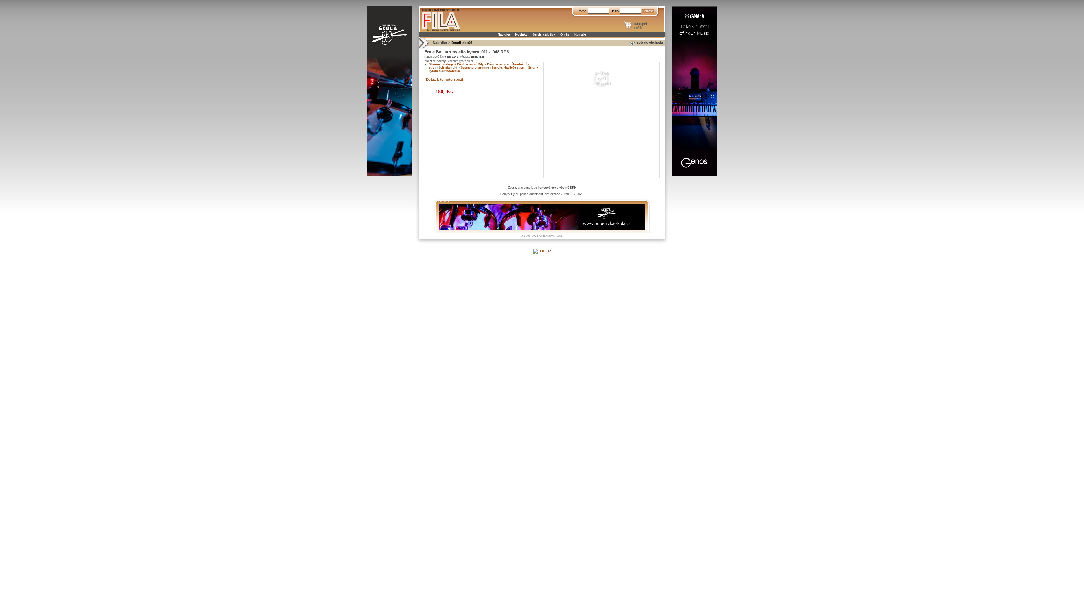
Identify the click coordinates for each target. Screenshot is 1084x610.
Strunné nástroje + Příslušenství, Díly (456, 64)
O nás (564, 34)
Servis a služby (544, 34)
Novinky (521, 34)
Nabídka (504, 34)
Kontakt (580, 34)
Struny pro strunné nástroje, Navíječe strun (493, 67)
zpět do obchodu (650, 43)
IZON (559, 235)
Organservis (547, 235)
